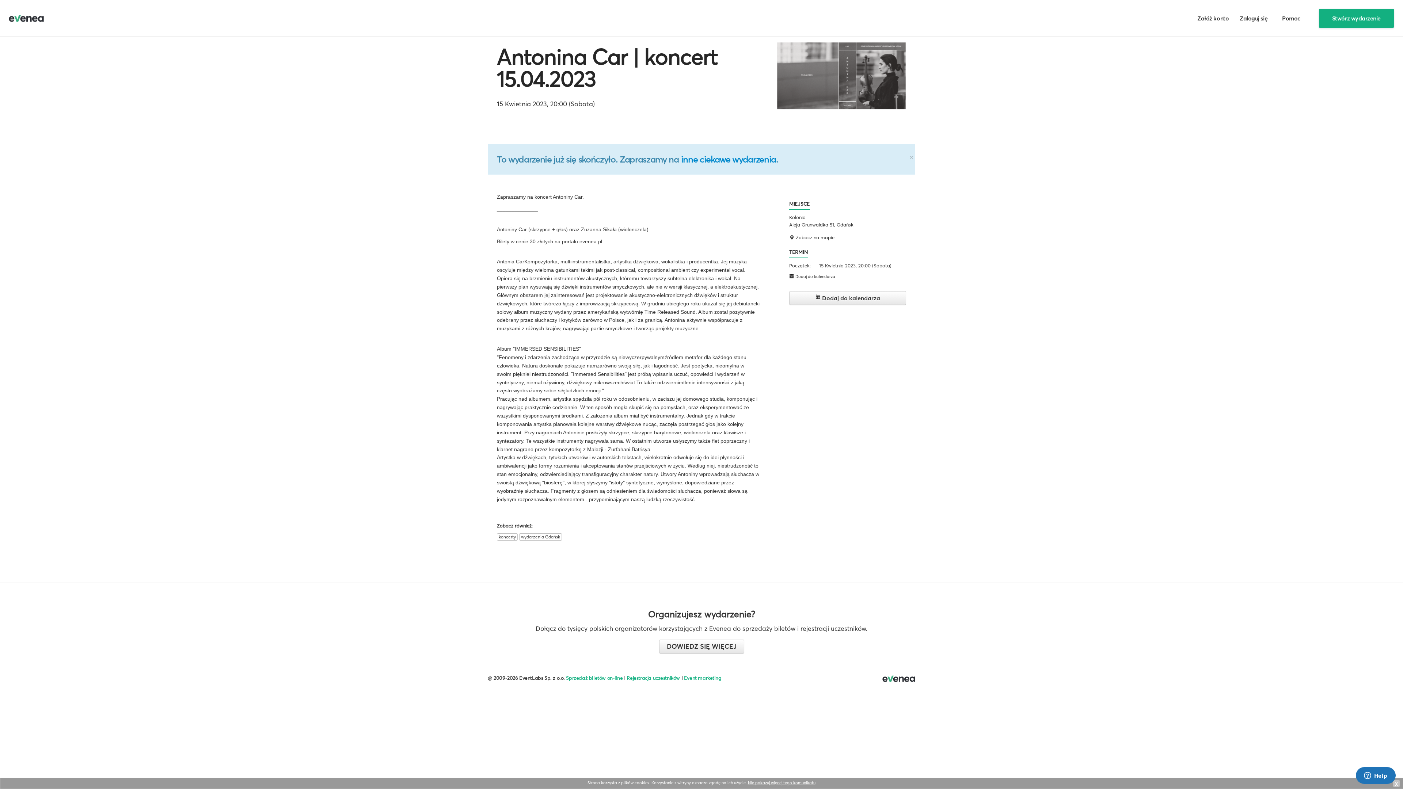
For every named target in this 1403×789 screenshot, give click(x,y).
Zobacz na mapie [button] (814, 237)
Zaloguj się (1253, 18)
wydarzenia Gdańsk (540, 537)
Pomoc (1291, 18)
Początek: (800, 265)
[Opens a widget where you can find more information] (1376, 776)
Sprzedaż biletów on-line (594, 678)
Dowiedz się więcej (702, 646)
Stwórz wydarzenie (1356, 18)
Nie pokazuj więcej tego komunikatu (781, 782)
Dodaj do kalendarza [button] (814, 276)
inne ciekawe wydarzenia (728, 159)
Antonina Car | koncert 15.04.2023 (607, 67)
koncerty (507, 537)
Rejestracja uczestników (653, 678)
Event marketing (703, 678)
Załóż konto (1213, 18)
